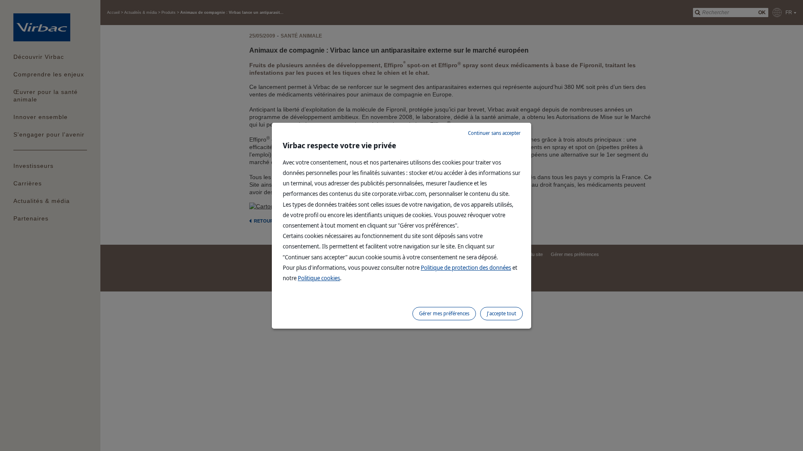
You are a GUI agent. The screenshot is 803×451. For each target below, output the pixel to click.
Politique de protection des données (466, 267)
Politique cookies (319, 278)
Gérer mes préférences (444, 313)
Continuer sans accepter (494, 133)
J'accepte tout (501, 313)
